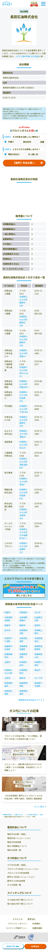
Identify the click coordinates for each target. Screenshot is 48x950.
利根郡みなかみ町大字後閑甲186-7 (23, 534)
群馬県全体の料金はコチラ (30, 699)
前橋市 (7, 612)
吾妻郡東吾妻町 (23, 648)
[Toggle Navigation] (43, 3)
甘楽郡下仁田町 (8, 640)
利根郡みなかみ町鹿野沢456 (23, 421)
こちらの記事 (13, 565)
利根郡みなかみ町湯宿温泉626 (23, 463)
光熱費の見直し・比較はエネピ (12, 814)
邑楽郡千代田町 (38, 684)
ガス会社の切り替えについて (20, 899)
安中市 (7, 630)
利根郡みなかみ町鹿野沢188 (23, 301)
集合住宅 (27, 141)
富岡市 (37, 625)
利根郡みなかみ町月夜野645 (23, 494)
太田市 (7, 677)
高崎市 (7, 625)
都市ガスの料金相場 (16, 880)
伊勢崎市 (23, 612)
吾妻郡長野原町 (38, 648)
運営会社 (31, 919)
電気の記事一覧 (14, 849)
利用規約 (36, 923)
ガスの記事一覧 (14, 884)
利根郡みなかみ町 (8, 672)
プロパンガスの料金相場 (18, 872)
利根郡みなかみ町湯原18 (23, 433)
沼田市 (7, 662)
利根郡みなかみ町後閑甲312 (23, 548)
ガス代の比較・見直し (17, 864)
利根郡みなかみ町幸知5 (23, 481)
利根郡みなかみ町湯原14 (23, 353)
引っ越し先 (33, 154)
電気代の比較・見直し (17, 834)
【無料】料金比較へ (24, 162)
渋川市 (37, 612)
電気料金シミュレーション (19, 838)
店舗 (42, 141)
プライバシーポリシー (17, 923)
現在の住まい (14, 154)
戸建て (11, 141)
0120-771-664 (13, 946)
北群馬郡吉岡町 (8, 619)
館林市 (22, 677)
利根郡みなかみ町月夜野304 (23, 396)
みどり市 (38, 677)
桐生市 (37, 670)
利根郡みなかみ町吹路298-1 (24, 384)
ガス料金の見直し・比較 (34, 814)
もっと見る (39, 806)
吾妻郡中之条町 (8, 648)
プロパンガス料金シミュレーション (23, 868)
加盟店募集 (37, 928)
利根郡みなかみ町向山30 (23, 444)
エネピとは (18, 919)
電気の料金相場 (14, 842)
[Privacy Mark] (30, 937)
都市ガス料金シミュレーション (21, 876)
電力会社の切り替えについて (20, 903)
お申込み (35, 946)
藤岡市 (22, 625)
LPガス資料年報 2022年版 (27, 56)
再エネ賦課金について (17, 845)
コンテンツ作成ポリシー (16, 928)
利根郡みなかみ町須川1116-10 (24, 372)
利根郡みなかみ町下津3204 (23, 408)
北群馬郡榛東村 (23, 619)
